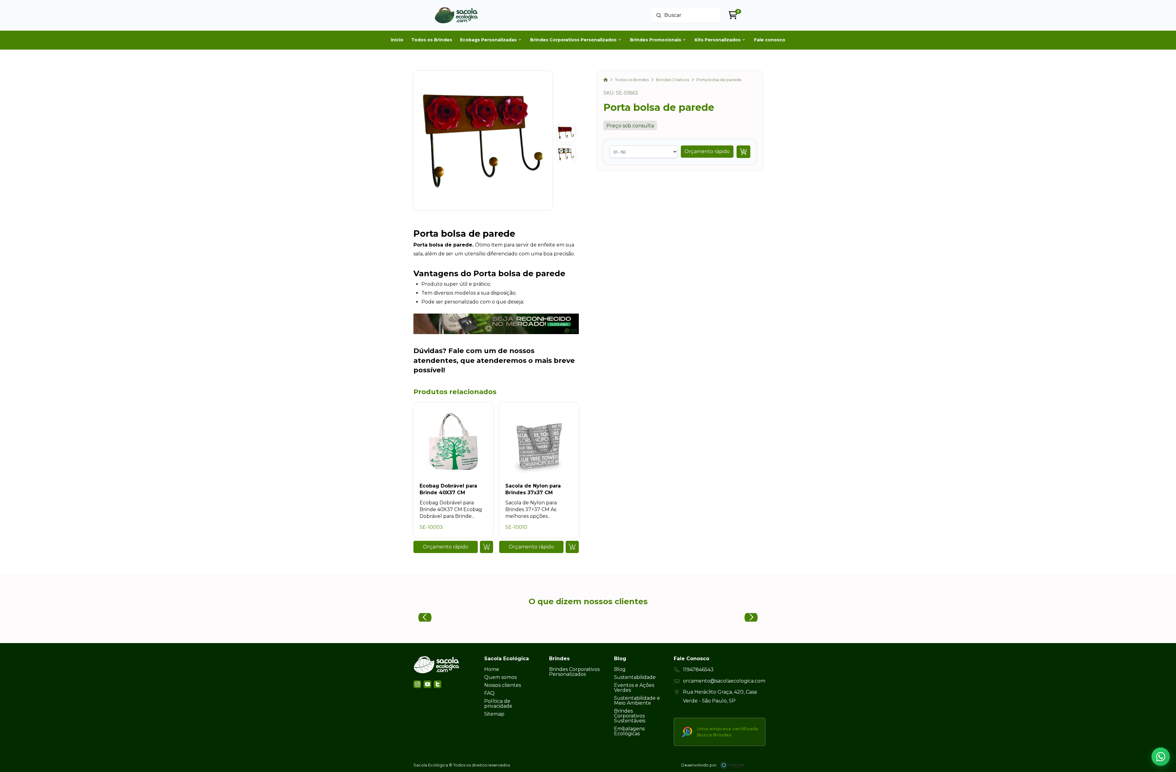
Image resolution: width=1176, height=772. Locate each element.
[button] (707, 151)
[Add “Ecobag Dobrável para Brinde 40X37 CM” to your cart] (486, 547)
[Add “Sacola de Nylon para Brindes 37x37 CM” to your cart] (572, 547)
